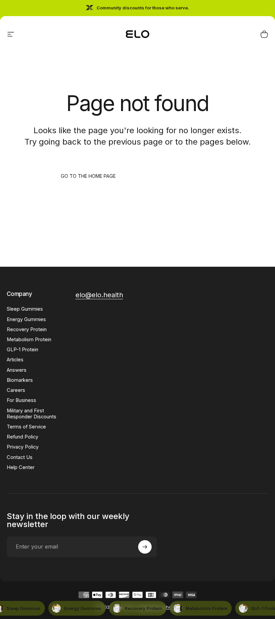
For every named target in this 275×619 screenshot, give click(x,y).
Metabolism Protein (29, 340)
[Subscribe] (145, 547)
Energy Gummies (26, 319)
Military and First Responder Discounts (31, 414)
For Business (21, 400)
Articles (15, 360)
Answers (16, 370)
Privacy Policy (23, 447)
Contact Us (20, 457)
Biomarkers (20, 380)
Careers (16, 390)
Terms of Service (26, 427)
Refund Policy (22, 437)
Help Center (21, 467)
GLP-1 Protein (22, 350)
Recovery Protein (27, 329)
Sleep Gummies (25, 309)
